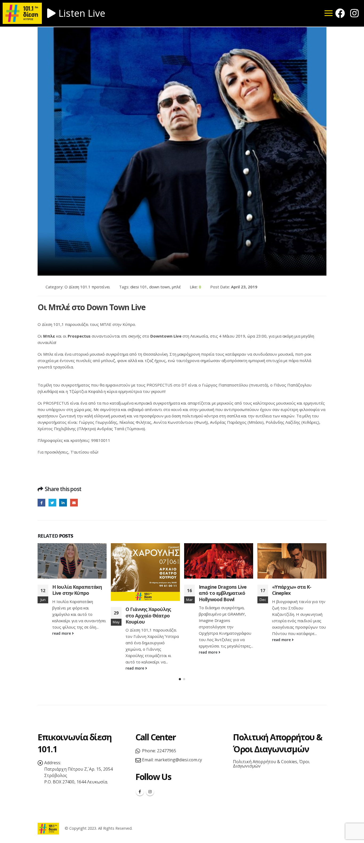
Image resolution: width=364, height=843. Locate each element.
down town (159, 286)
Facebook (41, 502)
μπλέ (176, 286)
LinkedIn (63, 502)
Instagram (150, 792)
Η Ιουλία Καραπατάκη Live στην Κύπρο (77, 590)
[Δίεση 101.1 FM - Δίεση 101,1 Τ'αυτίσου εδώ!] (48, 828)
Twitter (52, 502)
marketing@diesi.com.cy (178, 760)
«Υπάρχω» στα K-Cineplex (292, 590)
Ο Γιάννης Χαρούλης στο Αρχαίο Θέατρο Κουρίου (148, 615)
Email (74, 502)
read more (62, 633)
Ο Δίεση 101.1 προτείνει (87, 286)
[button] (180, 679)
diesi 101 (138, 286)
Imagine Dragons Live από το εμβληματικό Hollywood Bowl (222, 593)
